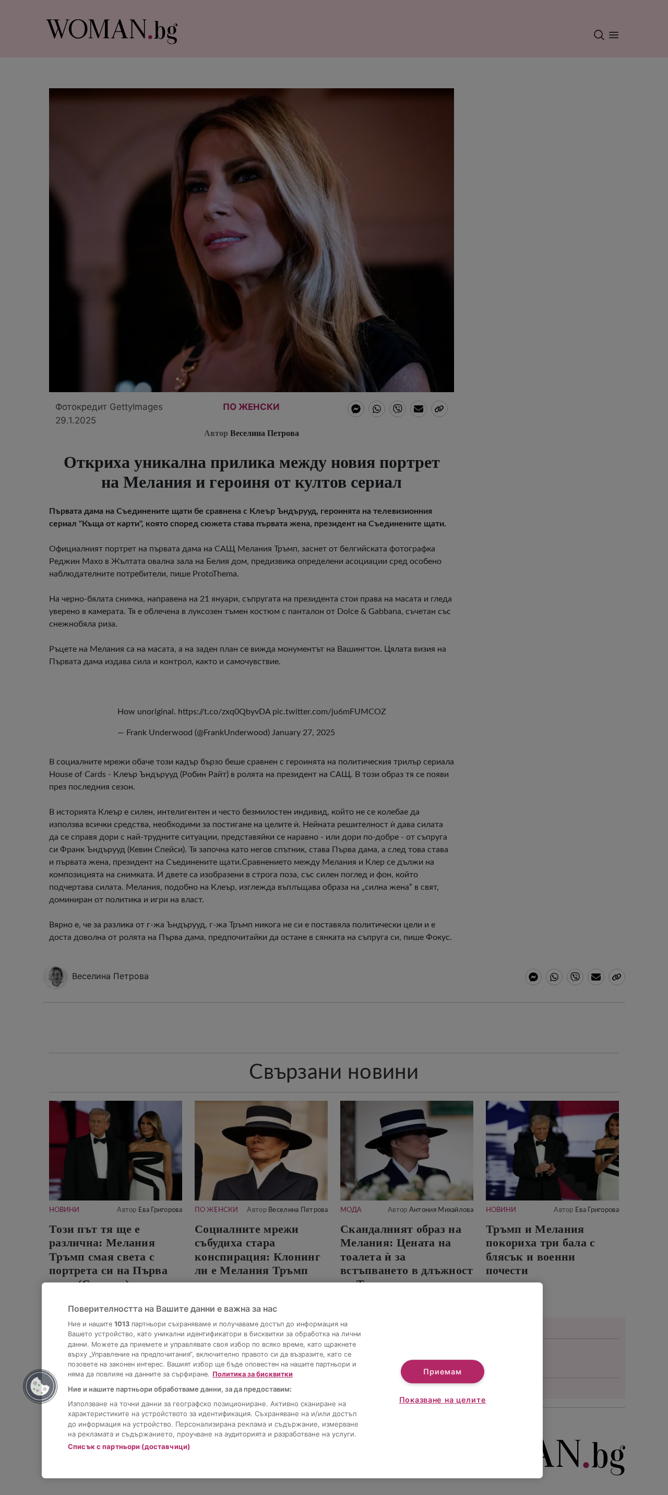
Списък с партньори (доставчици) (129, 1446)
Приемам (442, 1371)
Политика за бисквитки (252, 1374)
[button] (40, 1386)
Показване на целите (442, 1399)
